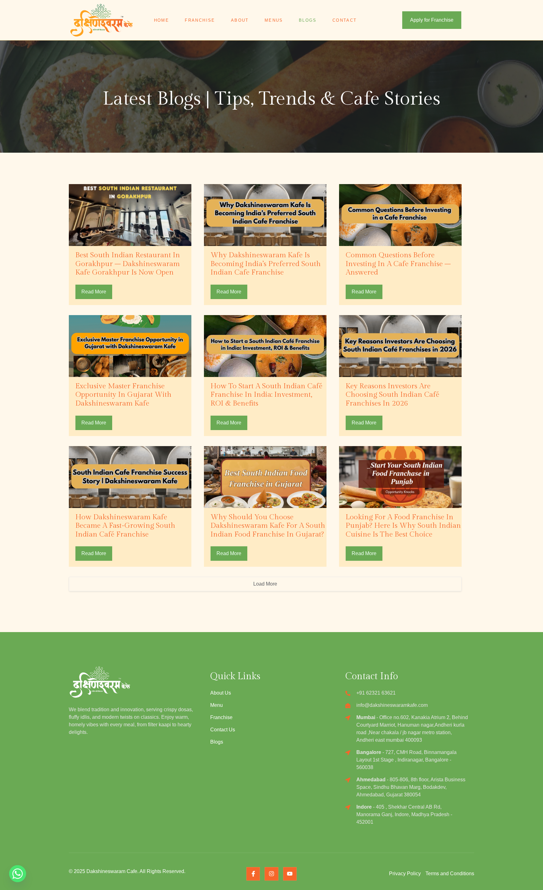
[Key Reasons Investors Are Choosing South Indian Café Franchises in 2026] (400, 346)
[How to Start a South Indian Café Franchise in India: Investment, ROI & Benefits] (265, 346)
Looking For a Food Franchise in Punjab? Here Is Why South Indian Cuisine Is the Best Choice (403, 526)
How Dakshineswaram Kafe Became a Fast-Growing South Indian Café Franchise (125, 526)
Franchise (200, 20)
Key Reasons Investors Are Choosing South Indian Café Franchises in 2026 (392, 395)
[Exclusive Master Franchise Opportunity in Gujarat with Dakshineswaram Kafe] (130, 346)
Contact (344, 20)
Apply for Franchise (431, 20)
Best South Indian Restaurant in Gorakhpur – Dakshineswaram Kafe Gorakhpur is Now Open (127, 264)
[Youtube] (290, 874)
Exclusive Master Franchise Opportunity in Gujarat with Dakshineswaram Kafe (123, 395)
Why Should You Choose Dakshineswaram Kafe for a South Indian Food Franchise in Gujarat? (268, 526)
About (240, 20)
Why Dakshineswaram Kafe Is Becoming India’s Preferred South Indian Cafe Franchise (266, 264)
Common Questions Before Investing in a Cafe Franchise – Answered (398, 264)
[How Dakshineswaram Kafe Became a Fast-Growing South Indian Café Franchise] (130, 477)
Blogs (308, 20)
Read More (93, 291)
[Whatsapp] (17, 873)
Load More (265, 584)
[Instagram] (271, 874)
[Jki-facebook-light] (253, 874)
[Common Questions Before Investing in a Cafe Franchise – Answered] (400, 215)
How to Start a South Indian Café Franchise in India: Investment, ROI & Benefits (266, 395)
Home (161, 20)
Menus (274, 20)
